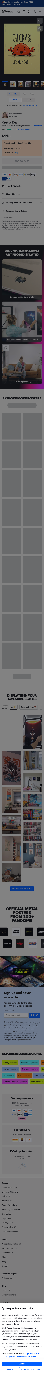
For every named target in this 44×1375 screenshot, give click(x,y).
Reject (10, 1370)
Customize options (30, 1370)
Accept (22, 1364)
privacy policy (33, 1353)
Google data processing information (21, 1356)
